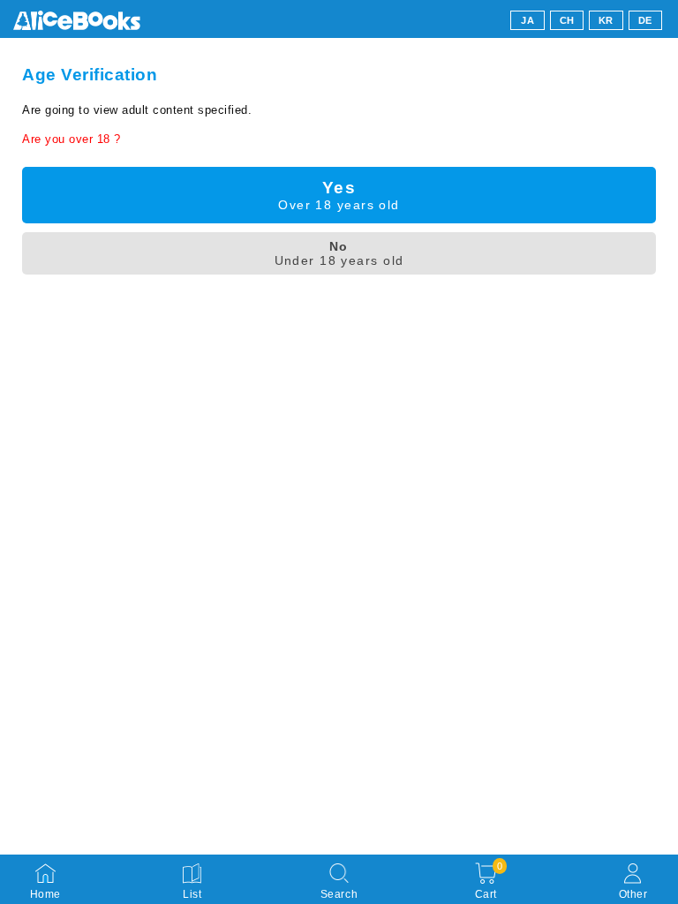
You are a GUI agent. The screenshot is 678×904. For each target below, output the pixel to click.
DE (645, 20)
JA (527, 20)
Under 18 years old (339, 253)
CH (567, 20)
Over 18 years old (338, 195)
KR (606, 20)
